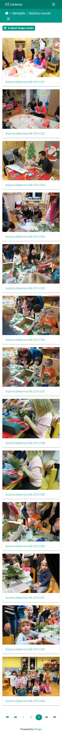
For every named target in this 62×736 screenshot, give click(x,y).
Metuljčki (18, 13)
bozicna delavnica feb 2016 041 (25, 597)
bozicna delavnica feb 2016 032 (25, 133)
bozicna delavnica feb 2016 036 (25, 339)
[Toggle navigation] (53, 4)
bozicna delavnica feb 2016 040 (25, 546)
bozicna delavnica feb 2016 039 (25, 494)
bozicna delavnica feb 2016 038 (25, 443)
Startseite (7, 13)
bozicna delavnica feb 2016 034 (25, 236)
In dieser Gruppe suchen (20, 28)
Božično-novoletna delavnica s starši (42, 13)
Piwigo (38, 729)
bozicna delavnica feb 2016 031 (25, 81)
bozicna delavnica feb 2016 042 (25, 649)
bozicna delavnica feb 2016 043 (25, 701)
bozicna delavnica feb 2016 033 (25, 185)
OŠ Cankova (13, 4)
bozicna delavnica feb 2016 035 (25, 288)
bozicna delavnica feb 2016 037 (25, 391)
